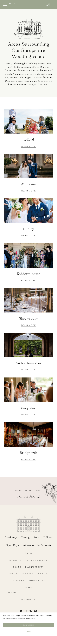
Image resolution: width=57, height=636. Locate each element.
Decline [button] (28, 631)
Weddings (11, 537)
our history (16, 560)
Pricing (17, 567)
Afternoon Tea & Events (37, 545)
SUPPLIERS (43, 574)
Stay (36, 537)
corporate (28, 574)
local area (18, 580)
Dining (25, 537)
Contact (28, 553)
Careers (13, 574)
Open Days (12, 545)
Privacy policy (37, 580)
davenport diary (34, 567)
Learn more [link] (30, 618)
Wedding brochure (37, 560)
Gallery (47, 537)
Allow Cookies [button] (28, 625)
